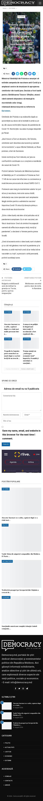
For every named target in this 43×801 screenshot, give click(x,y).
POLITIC (5, 525)
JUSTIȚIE (8, 752)
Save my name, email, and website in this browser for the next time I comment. (21, 434)
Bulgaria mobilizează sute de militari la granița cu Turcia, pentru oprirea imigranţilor (10, 288)
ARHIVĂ (7, 785)
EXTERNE (21, 17)
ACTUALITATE (7, 561)
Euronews (6, 111)
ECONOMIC (6, 597)
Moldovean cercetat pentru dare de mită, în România (33, 286)
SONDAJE (8, 776)
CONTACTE (8, 781)
